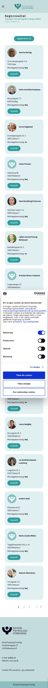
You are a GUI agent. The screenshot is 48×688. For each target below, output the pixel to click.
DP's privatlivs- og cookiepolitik (21, 670)
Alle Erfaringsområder (32, 19)
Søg (22, 19)
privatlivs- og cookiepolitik (25, 322)
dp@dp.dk (12, 658)
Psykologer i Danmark (12, 19)
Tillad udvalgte (24, 384)
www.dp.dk (30, 308)
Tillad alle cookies (24, 375)
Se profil (13, 74)
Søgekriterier (23, 38)
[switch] (41, 341)
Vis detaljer (35, 367)
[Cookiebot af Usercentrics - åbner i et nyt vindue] (34, 293)
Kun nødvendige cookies (24, 392)
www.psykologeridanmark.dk (17, 311)
